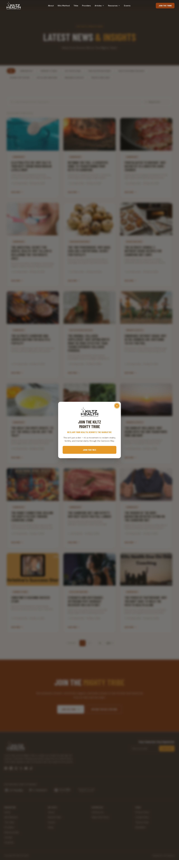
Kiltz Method (64, 5)
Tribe (76, 5)
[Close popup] (117, 405)
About (51, 5)
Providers (86, 5)
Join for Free (89, 449)
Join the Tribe (165, 5)
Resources (113, 5)
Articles (98, 5)
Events (127, 5)
